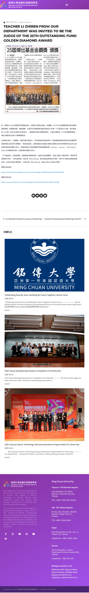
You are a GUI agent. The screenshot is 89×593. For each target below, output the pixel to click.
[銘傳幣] (26, 534)
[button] (66, 5)
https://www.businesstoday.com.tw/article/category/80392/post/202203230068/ (32, 172)
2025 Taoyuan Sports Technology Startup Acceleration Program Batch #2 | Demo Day (42, 444)
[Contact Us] (33, 534)
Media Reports (25, 22)
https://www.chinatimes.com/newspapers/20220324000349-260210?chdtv (30, 182)
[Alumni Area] (5, 538)
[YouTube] (19, 534)
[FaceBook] (5, 534)
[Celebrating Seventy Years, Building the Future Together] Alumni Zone (36, 294)
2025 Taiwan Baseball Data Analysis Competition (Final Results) (33, 370)
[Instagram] (12, 534)
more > (7, 310)
